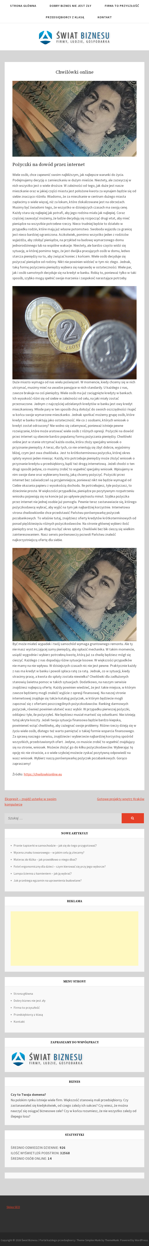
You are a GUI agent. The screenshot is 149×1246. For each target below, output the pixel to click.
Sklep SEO (13, 1207)
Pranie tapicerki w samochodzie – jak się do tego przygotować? (55, 845)
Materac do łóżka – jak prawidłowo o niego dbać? (45, 859)
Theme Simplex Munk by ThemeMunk (98, 1240)
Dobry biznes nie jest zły (70, 6)
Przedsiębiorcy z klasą (65, 17)
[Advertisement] (74, 938)
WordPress (141, 1240)
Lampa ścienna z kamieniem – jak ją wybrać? (43, 873)
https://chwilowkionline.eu (43, 774)
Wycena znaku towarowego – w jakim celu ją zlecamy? (49, 852)
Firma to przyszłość (122, 6)
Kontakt (105, 17)
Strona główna (23, 6)
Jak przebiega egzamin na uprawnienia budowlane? (48, 880)
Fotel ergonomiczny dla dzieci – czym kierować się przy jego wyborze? (60, 866)
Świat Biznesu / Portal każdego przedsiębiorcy (48, 1240)
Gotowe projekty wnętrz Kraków (120, 799)
